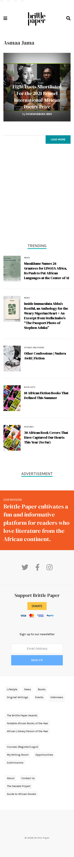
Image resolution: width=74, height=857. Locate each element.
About (10, 778)
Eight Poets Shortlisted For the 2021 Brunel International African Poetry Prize (37, 96)
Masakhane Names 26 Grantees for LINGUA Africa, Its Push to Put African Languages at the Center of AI (46, 270)
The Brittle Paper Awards (22, 715)
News (37, 79)
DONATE (37, 606)
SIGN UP (37, 660)
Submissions (15, 762)
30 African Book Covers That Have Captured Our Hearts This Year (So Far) (46, 437)
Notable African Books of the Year (27, 723)
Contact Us (28, 778)
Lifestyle (12, 689)
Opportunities (44, 754)
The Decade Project (18, 786)
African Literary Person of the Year (27, 731)
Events (39, 697)
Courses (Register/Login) (22, 746)
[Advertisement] (37, 194)
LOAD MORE (58, 139)
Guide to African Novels (21, 794)
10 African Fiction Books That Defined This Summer (46, 395)
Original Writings (17, 697)
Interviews (56, 697)
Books (42, 689)
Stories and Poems (34, 347)
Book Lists (29, 387)
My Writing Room (18, 754)
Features (29, 427)
